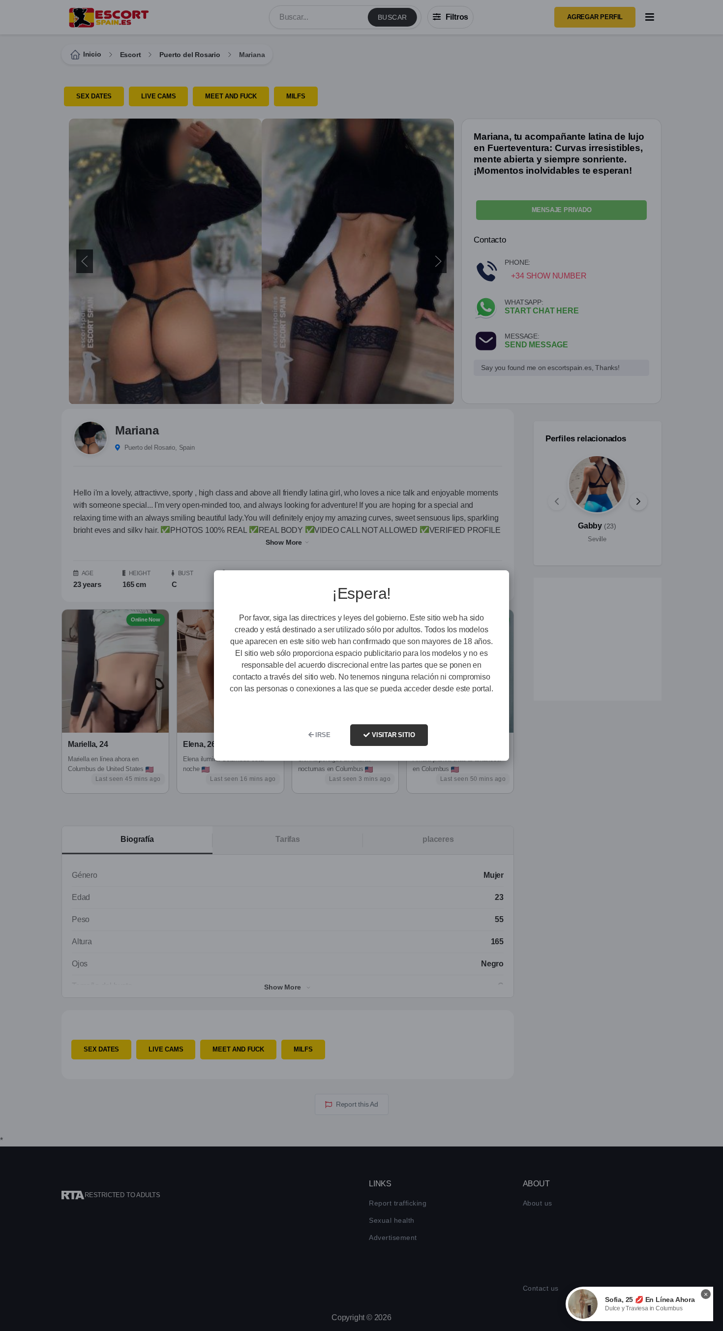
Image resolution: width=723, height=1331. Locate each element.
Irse (321, 735)
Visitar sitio (392, 735)
